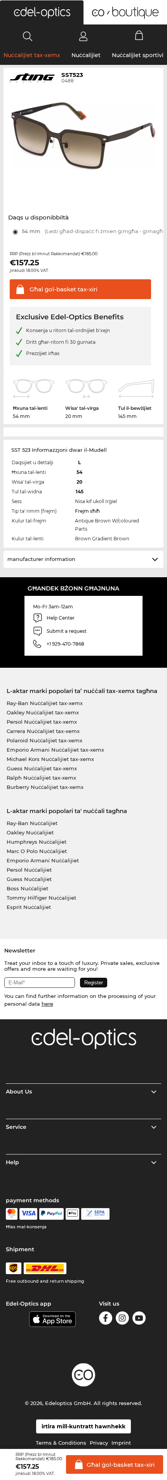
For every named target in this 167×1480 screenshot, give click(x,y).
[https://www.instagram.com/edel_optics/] (122, 1319)
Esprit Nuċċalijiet (29, 907)
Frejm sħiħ (87, 511)
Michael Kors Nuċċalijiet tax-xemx (50, 759)
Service (16, 1126)
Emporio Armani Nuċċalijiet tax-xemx (55, 750)
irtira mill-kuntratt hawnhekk (83, 1426)
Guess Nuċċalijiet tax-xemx (42, 768)
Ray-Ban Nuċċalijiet (32, 823)
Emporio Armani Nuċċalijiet (43, 860)
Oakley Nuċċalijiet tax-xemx (43, 712)
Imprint (121, 1443)
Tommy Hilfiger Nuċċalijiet (41, 898)
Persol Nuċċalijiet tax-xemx (42, 722)
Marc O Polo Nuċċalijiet (37, 851)
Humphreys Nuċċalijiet (36, 842)
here (47, 1004)
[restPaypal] (51, 1214)
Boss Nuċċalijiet (27, 888)
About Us (19, 1091)
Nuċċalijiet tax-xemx (31, 55)
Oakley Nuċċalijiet (30, 832)
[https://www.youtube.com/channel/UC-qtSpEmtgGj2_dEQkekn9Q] (139, 1319)
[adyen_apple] (73, 1214)
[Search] (27, 36)
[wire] (95, 1214)
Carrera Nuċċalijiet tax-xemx (43, 731)
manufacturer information (41, 559)
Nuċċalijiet (86, 55)
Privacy (99, 1443)
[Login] (83, 36)
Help (12, 1162)
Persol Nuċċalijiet (29, 870)
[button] (42, 12)
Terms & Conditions (61, 1443)
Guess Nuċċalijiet (29, 879)
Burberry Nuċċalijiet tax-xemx (45, 787)
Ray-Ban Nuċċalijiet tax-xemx (45, 703)
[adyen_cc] (11, 1214)
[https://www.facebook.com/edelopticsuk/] (105, 1319)
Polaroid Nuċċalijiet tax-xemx (44, 740)
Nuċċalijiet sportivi (138, 55)
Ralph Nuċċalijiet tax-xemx (41, 778)
